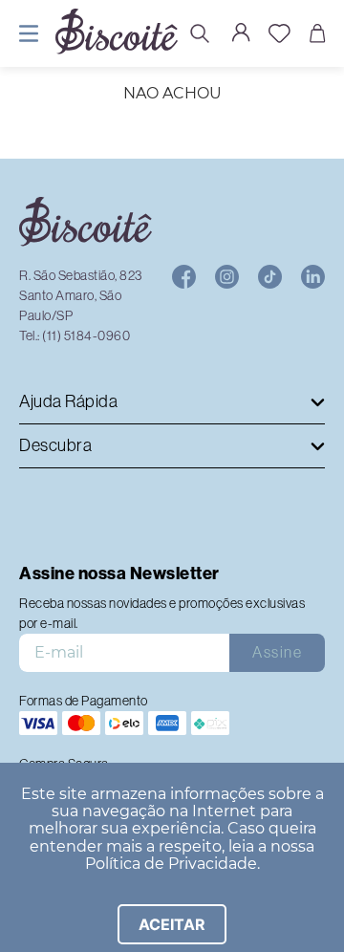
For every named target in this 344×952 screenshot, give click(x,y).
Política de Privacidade (171, 864)
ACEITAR (172, 924)
